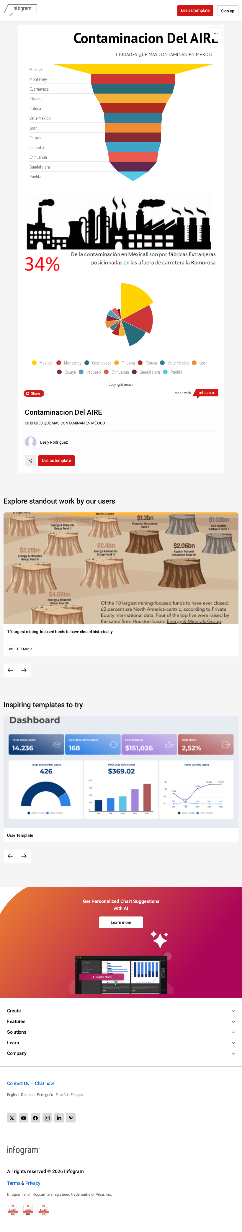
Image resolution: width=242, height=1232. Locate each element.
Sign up (227, 11)
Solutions (16, 1032)
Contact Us (18, 1083)
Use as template (195, 10)
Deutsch (28, 1094)
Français (77, 1094)
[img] (133, 69)
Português (45, 1094)
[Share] (30, 460)
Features (16, 1021)
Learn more (121, 922)
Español (61, 1094)
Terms (13, 1183)
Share (35, 393)
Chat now (44, 1083)
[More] (215, 33)
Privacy (32, 1183)
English (13, 1094)
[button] (44, 363)
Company (17, 1053)
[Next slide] (24, 670)
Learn (13, 1042)
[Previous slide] (10, 670)
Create (14, 1011)
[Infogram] (20, 10)
